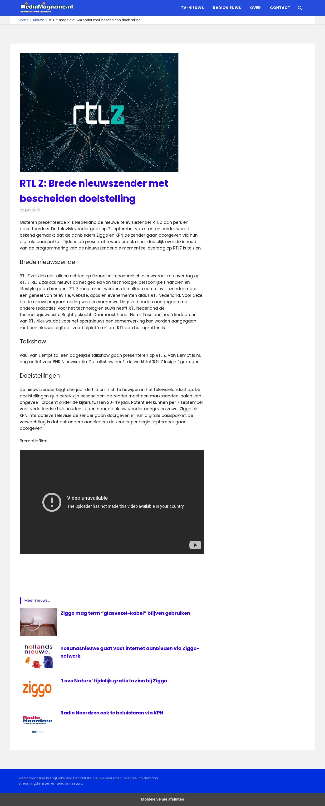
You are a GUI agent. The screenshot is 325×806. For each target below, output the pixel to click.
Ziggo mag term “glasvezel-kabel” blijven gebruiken (125, 613)
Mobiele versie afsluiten (162, 799)
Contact (280, 7)
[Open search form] (300, 7)
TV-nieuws (192, 7)
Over (255, 7)
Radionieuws (227, 7)
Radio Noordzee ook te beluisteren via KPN (111, 712)
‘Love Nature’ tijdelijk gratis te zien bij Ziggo (113, 680)
